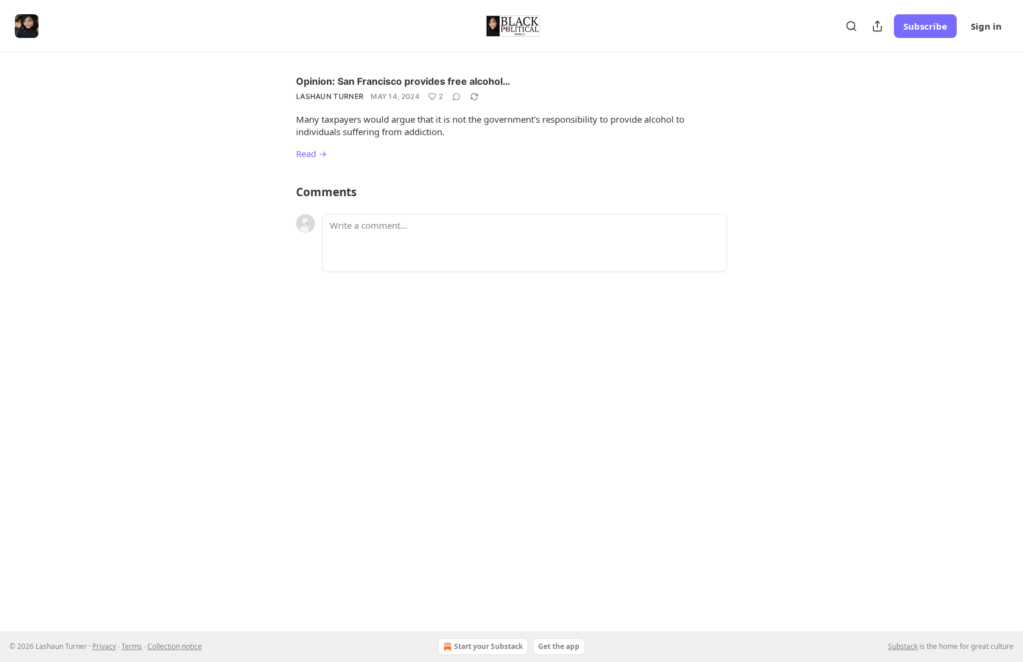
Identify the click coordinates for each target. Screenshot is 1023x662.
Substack (903, 646)
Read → (311, 153)
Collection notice (174, 646)
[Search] (851, 26)
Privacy (104, 646)
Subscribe (925, 26)
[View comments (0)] (456, 96)
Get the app (559, 646)
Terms (131, 646)
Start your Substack (488, 646)
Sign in (986, 26)
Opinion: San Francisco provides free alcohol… (403, 81)
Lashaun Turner (329, 96)
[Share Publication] (877, 26)
